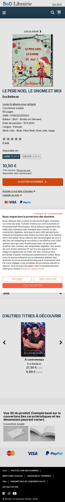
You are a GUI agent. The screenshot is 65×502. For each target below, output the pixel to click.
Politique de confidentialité (48, 213)
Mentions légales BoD (32, 268)
